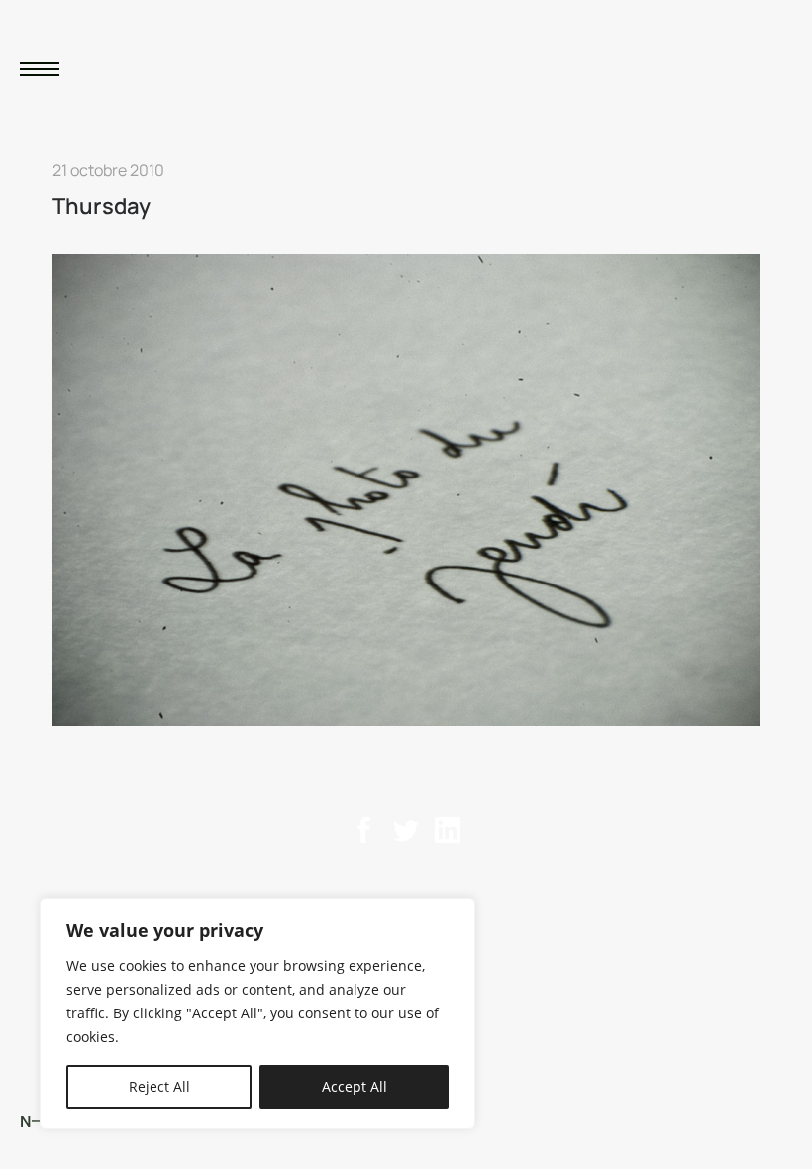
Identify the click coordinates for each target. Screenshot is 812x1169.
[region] (257, 1013)
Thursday (101, 206)
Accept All (354, 1086)
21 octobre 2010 (108, 170)
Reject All (159, 1086)
